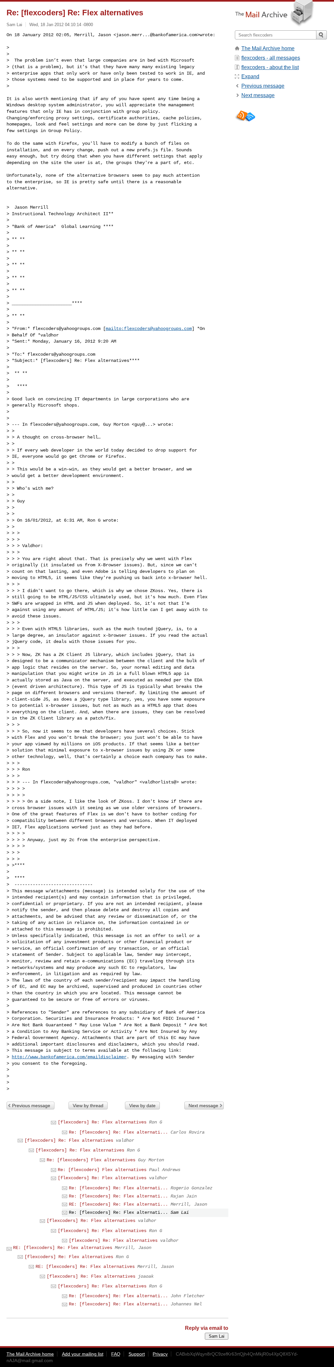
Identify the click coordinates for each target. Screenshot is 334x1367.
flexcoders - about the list (270, 67)
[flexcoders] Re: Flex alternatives (102, 1122)
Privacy (160, 1354)
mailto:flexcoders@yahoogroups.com (149, 328)
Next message (203, 1105)
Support (137, 1354)
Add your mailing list (82, 1354)
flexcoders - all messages (270, 58)
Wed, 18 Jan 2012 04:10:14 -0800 (61, 24)
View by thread (88, 1105)
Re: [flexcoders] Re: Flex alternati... (118, 1132)
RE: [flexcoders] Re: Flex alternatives (62, 1247)
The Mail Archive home (268, 48)
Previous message (31, 1105)
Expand (250, 76)
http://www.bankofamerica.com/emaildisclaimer (69, 1057)
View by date (142, 1105)
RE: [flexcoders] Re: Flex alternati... (118, 1204)
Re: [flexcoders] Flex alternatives (91, 1160)
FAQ (115, 1354)
